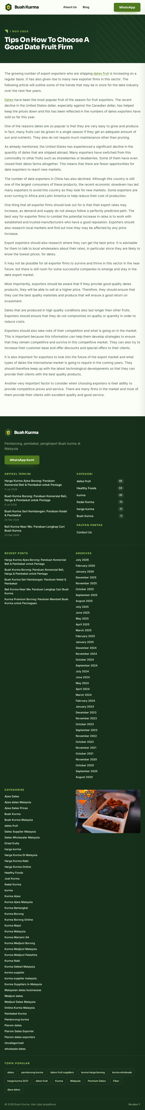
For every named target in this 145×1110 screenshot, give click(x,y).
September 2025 (86, 595)
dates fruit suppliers (62, 1072)
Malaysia (75, 1080)
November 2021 (86, 747)
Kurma (59, 1080)
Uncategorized (14, 1042)
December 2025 (86, 577)
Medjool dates (14, 996)
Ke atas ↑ (134, 1104)
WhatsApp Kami (22, 460)
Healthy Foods (99, 488)
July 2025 (82, 606)
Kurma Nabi (12, 960)
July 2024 (82, 671)
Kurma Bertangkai (16, 907)
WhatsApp (127, 7)
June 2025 (83, 612)
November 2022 (86, 735)
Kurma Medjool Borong (20, 943)
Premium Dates (97, 1080)
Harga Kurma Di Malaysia (21, 855)
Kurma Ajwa (12, 896)
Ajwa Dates (12, 796)
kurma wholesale (122, 1072)
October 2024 (85, 659)
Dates (9, 100)
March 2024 (84, 694)
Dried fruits (12, 843)
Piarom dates (13, 1025)
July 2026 (82, 559)
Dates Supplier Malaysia (20, 831)
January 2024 (85, 706)
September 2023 (86, 730)
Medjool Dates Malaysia (20, 1001)
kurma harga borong (93, 1072)
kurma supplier (14, 972)
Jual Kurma (12, 878)
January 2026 (85, 571)
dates (10, 1072)
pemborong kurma (32, 1072)
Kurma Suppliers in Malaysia (23, 984)
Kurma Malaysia (15, 931)
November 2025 (86, 583)
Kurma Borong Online (19, 919)
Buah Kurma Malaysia (19, 819)
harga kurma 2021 (17, 1080)
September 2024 (86, 665)
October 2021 (84, 753)
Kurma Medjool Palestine (21, 954)
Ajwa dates (13, 1089)
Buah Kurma (99, 516)
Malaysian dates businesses (23, 990)
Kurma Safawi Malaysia (20, 966)
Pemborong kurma (17, 1019)
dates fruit (101, 73)
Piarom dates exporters (20, 1037)
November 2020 (86, 759)
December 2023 (86, 712)
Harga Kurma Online (18, 866)
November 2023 (86, 718)
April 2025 (82, 624)
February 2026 (85, 565)
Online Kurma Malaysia (20, 1007)
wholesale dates (15, 1048)
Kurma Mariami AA (17, 937)
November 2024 (86, 653)
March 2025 (84, 630)
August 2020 (84, 777)
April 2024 (82, 689)
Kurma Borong (14, 913)
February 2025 (85, 636)
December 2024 (86, 647)
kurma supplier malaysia (21, 978)
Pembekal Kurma (16, 1013)
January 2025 (85, 642)
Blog (86, 7)
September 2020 (86, 771)
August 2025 (84, 600)
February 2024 (85, 700)
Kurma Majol (13, 925)
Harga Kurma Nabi (17, 860)
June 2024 (83, 677)
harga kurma (99, 509)
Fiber (116, 1080)
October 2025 (85, 589)
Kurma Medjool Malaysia (21, 949)
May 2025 (82, 618)
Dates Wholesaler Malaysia (22, 837)
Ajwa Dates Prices (16, 808)
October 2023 (85, 724)
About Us (70, 7)
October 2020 (85, 765)
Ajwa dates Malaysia (18, 802)
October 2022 (85, 741)
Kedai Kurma (99, 502)
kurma (99, 495)
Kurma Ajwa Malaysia (19, 902)
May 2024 (82, 683)
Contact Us (84, 532)
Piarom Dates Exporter (19, 1031)
